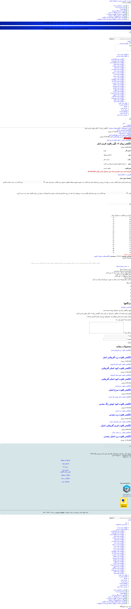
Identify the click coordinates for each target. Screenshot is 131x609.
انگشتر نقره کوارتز (118, 88)
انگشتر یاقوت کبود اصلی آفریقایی (116, 368)
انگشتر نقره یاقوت (118, 99)
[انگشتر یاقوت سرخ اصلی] (123, 386)
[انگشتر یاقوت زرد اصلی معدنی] (121, 432)
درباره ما (65, 467)
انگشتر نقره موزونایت (117, 98)
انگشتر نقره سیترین (118, 82)
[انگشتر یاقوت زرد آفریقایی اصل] (121, 350)
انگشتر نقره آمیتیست (117, 61)
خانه (130, 128)
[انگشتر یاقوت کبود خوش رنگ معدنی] (119, 397)
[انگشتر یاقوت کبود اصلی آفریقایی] (120, 364)
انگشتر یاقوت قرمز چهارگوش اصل (120, 136)
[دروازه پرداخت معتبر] (123, 507)
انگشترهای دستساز (114, 128)
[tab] (121, 266)
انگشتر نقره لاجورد (118, 94)
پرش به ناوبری (126, 1)
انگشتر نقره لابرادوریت (117, 93)
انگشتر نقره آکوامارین (117, 59)
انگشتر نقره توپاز (119, 67)
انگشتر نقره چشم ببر (117, 69)
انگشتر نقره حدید (119, 71)
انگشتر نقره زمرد (119, 77)
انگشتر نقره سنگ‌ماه (118, 81)
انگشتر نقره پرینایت (118, 66)
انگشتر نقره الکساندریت (117, 62)
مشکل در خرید (65, 478)
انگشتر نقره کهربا (119, 89)
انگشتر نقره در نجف (118, 72)
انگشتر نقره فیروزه (118, 86)
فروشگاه (124, 128)
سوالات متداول (65, 475)
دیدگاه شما (127, 333)
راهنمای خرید (65, 481)
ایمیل (129, 339)
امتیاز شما (127, 319)
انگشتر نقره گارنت (118, 91)
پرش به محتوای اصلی (115, 1)
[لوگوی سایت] (123, 37)
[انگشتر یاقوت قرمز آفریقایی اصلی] (120, 421)
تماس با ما (65, 470)
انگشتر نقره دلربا (119, 74)
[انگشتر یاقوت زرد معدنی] (123, 411)
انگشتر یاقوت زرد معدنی (120, 415)
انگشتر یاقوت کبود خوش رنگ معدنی (115, 404)
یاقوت (95, 256)
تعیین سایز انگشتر (65, 472)
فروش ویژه (65, 463)
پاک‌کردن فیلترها (126, 307)
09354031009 (127, 126)
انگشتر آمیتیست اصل (124, 131)
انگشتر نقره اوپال (119, 64)
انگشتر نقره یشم (119, 101)
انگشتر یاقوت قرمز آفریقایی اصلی (116, 425)
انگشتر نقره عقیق (118, 84)
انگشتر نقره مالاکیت (118, 96)
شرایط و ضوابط (65, 460)
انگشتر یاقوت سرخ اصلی (120, 390)
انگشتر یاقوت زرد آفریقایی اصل (117, 357)
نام (129, 336)
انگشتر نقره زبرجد (118, 76)
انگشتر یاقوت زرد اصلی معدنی (117, 436)
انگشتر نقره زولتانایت (117, 79)
